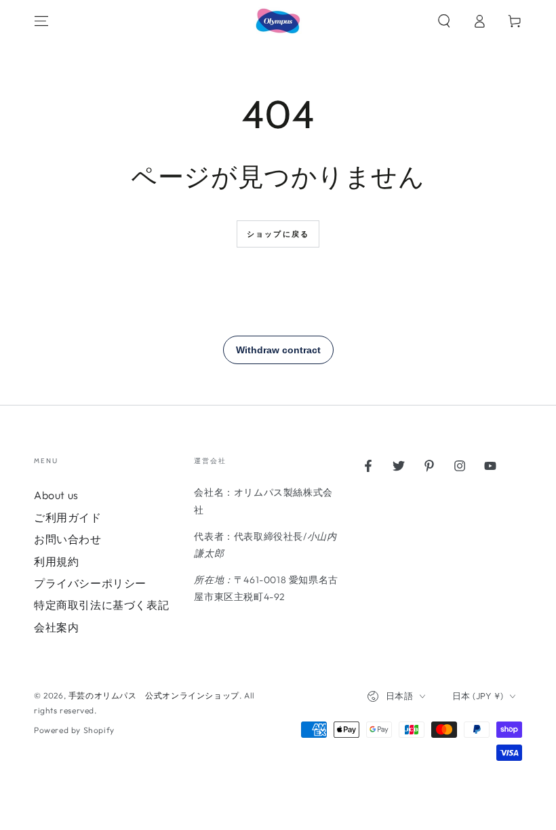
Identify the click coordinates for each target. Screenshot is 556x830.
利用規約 (56, 561)
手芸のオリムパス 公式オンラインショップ (153, 695)
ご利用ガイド (68, 517)
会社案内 (56, 627)
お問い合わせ (68, 539)
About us (56, 495)
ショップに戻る (278, 234)
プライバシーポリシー (90, 583)
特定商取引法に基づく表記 (101, 605)
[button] (444, 21)
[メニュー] (41, 21)
